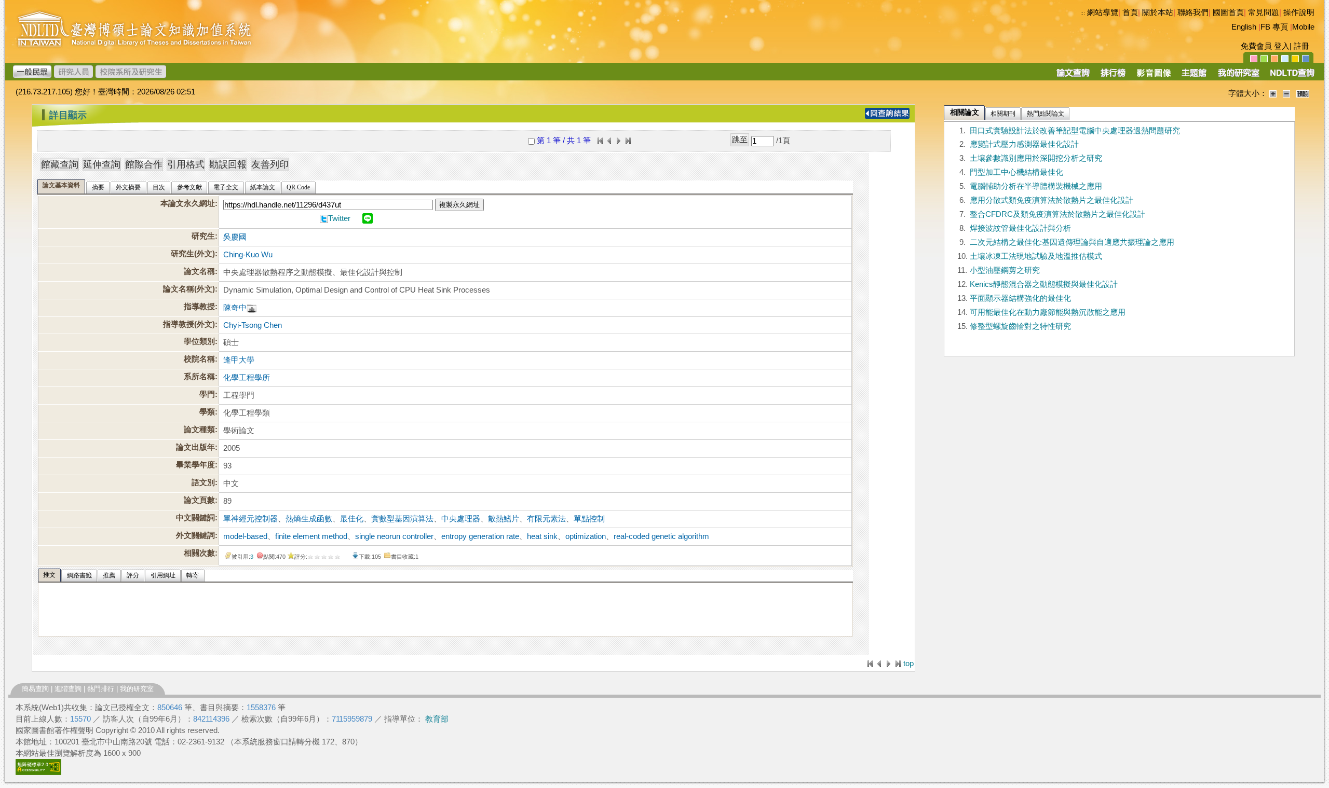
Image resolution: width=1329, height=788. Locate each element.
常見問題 (1263, 12)
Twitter (339, 218)
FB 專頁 (1274, 27)
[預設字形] (1302, 93)
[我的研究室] (1238, 76)
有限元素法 (546, 519)
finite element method (311, 536)
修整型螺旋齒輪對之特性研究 (1020, 326)
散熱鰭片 (503, 519)
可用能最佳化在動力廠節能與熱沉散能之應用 (1047, 312)
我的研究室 (137, 689)
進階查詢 (68, 689)
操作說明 (1298, 12)
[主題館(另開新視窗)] (1194, 76)
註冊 (1301, 46)
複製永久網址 (459, 205)
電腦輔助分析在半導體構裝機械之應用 (1036, 186)
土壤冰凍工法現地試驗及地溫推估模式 (1036, 256)
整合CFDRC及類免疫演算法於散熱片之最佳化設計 (1057, 214)
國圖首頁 (1228, 12)
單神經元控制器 (250, 519)
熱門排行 (100, 689)
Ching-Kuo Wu (248, 255)
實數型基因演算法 (402, 519)
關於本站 (1157, 12)
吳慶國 (235, 237)
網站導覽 (1102, 12)
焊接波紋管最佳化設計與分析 (1020, 228)
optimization (585, 536)
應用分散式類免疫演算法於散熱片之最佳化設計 (1051, 200)
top (908, 663)
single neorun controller (394, 536)
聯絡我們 (1193, 12)
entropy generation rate (480, 536)
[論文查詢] (1072, 76)
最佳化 (351, 519)
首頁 (1130, 12)
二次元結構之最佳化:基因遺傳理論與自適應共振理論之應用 (1072, 242)
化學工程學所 (246, 378)
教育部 (437, 719)
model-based (245, 536)
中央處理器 (460, 519)
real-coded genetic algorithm (661, 536)
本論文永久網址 (187, 203)
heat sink (542, 536)
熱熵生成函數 (309, 519)
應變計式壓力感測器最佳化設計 (1024, 144)
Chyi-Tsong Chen (252, 325)
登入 (1282, 46)
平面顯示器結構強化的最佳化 (1020, 298)
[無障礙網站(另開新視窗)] (38, 772)
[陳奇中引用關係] (252, 307)
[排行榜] (1113, 76)
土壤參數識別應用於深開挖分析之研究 (1036, 158)
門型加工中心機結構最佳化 (1016, 172)
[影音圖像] (1153, 76)
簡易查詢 (35, 689)
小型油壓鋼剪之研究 (1005, 270)
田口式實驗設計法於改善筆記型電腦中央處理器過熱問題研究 (1075, 131)
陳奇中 (235, 307)
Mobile (1303, 27)
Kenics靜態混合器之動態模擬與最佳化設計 (1044, 284)
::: (1082, 13)
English (1243, 27)
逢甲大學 (238, 360)
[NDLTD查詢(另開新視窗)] (1291, 76)
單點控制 (589, 519)
